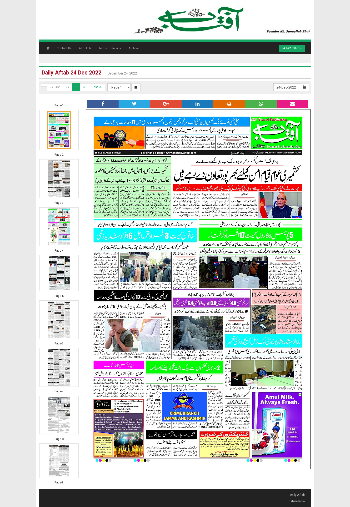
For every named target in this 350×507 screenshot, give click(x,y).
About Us (85, 48)
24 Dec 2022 (291, 48)
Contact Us (64, 48)
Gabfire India (297, 501)
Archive (133, 48)
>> (84, 87)
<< (67, 87)
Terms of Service (110, 48)
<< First (55, 87)
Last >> (97, 87)
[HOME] (221, 18)
